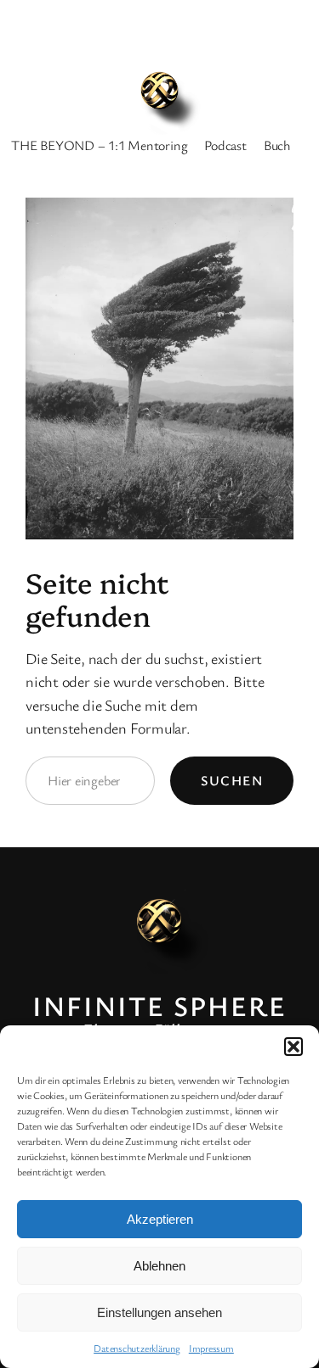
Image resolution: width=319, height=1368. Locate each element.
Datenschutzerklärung (137, 1347)
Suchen (232, 780)
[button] (293, 1046)
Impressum (211, 1347)
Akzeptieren (160, 1219)
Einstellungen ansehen (159, 1312)
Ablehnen (159, 1266)
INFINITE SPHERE (159, 1005)
